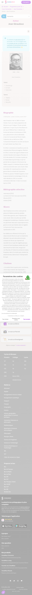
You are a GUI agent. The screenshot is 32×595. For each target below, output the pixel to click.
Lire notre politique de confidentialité (9, 313)
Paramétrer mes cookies (16, 319)
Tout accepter (26, 319)
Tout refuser (5, 319)
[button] (3, 592)
